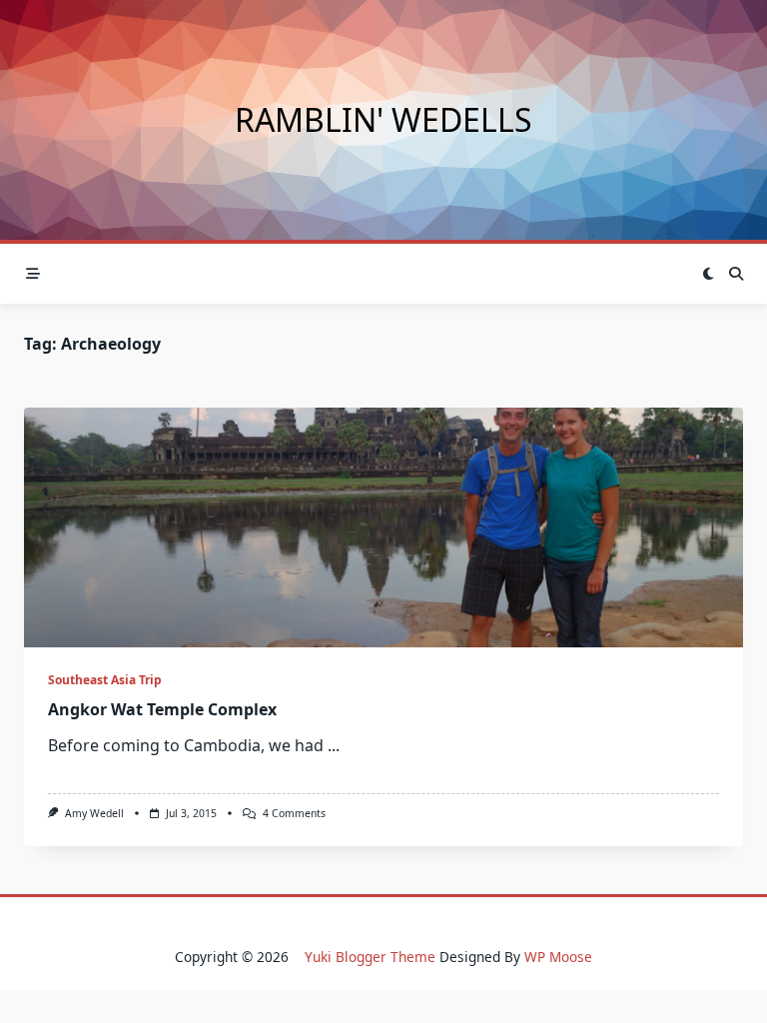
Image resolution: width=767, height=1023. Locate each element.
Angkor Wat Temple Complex (162, 709)
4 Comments (294, 813)
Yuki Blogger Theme (370, 956)
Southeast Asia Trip (105, 679)
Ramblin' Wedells (383, 119)
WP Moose (558, 956)
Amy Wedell (94, 813)
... (334, 745)
